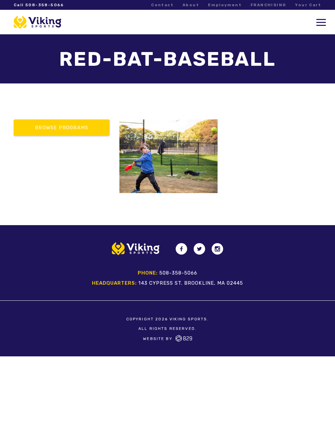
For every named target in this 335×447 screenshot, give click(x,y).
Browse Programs (61, 128)
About (191, 5)
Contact (162, 5)
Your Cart (308, 5)
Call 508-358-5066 (39, 5)
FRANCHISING (268, 5)
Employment (225, 5)
